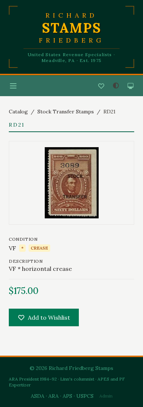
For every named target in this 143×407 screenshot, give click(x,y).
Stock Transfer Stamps (65, 111)
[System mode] (130, 85)
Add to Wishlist (49, 317)
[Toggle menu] (13, 86)
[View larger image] (72, 182)
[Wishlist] (101, 85)
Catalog (18, 111)
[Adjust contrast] (116, 85)
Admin (106, 396)
